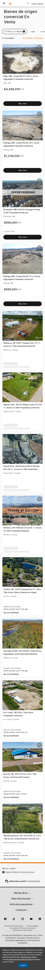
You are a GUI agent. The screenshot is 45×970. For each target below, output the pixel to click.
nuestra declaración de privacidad (20, 959)
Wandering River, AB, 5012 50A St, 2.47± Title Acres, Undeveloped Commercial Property (22, 838)
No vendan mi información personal (22, 928)
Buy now (22, 103)
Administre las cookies (28, 957)
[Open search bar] (28, 3)
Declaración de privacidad (13, 926)
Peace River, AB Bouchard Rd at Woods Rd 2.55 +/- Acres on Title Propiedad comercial (21, 469)
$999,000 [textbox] (10, 222)
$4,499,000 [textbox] (12, 89)
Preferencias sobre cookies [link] (22, 930)
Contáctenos (33, 881)
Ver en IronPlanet (11, 612)
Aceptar (23, 965)
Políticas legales (33, 926)
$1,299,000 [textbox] (12, 156)
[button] (14, 31)
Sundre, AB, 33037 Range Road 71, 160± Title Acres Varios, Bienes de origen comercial (22, 592)
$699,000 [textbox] (10, 289)
